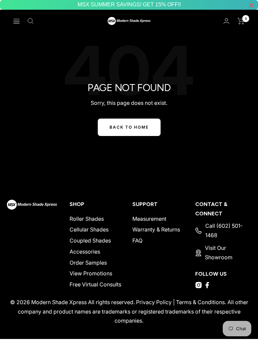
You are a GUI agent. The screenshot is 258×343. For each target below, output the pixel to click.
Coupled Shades (90, 240)
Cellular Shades (89, 229)
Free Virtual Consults (95, 284)
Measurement (149, 218)
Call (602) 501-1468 (224, 230)
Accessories (85, 251)
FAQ (137, 240)
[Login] (226, 21)
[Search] (31, 21)
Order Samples (88, 262)
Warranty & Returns (156, 229)
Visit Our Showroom (218, 253)
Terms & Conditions (200, 302)
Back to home (129, 127)
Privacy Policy (154, 302)
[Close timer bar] (251, 5)
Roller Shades (87, 218)
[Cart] (241, 21)
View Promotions (91, 273)
